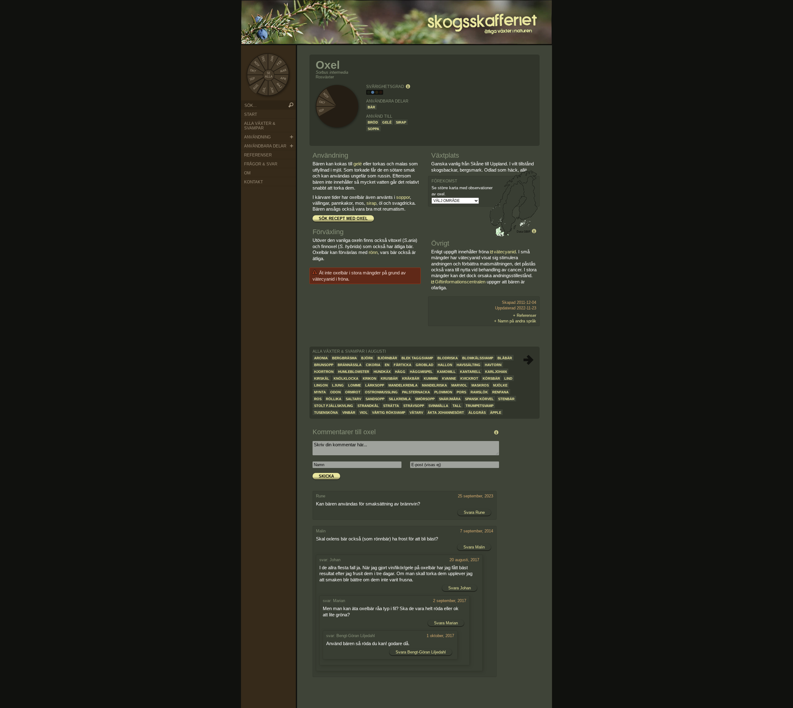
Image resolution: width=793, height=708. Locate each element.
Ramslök (479, 392)
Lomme (354, 385)
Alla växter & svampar (259, 125)
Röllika (333, 399)
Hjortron (324, 372)
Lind (508, 378)
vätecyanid (505, 251)
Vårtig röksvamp (388, 412)
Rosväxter (325, 77)
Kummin (431, 378)
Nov (256, 62)
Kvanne (449, 378)
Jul (264, 91)
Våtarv (416, 412)
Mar (284, 71)
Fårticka (402, 365)
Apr (283, 78)
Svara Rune (474, 512)
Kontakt (253, 182)
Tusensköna (326, 412)
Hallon (445, 365)
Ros (318, 399)
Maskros (480, 385)
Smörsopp (425, 399)
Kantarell (470, 372)
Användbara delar (265, 146)
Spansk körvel (479, 399)
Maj (279, 85)
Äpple (495, 412)
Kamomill (446, 372)
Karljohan (496, 372)
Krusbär (389, 378)
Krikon (369, 378)
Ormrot (353, 392)
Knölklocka (346, 378)
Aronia (321, 358)
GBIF (527, 231)
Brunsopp (323, 365)
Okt (253, 71)
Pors (461, 392)
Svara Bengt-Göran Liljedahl (421, 652)
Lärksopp (374, 385)
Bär (371, 107)
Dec (264, 58)
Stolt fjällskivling (333, 406)
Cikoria (373, 365)
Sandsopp (375, 399)
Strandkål (368, 406)
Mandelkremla (403, 385)
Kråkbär (410, 378)
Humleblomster (353, 372)
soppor (403, 197)
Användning (257, 137)
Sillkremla (400, 399)
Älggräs (477, 412)
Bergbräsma (344, 358)
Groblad (424, 365)
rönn (373, 252)
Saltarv (353, 399)
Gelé (387, 122)
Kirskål (321, 378)
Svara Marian (446, 623)
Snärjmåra (450, 399)
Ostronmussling (381, 392)
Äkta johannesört (445, 412)
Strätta (391, 406)
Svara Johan (459, 588)
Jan (272, 58)
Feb (279, 63)
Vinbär (348, 412)
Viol (364, 412)
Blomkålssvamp (477, 358)
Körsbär (491, 378)
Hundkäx (382, 372)
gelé (357, 163)
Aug (255, 88)
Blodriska (447, 358)
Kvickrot (469, 378)
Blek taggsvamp (417, 358)
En (387, 365)
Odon (335, 392)
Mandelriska (434, 385)
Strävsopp (413, 406)
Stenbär (506, 399)
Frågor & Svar (260, 164)
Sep (253, 79)
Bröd (373, 122)
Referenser (258, 155)
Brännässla (349, 365)
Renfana (500, 392)
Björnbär (387, 358)
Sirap (401, 122)
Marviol (459, 385)
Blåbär (504, 358)
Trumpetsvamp (479, 406)
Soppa (373, 129)
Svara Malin (474, 547)
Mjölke (500, 385)
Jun (272, 91)
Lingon (321, 385)
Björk (367, 358)
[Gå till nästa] (528, 360)
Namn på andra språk (517, 321)
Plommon (443, 392)
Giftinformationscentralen (460, 281)
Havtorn (493, 365)
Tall (457, 406)
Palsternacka (416, 392)
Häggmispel (421, 372)
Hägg (400, 372)
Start (250, 114)
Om (247, 173)
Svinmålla (438, 406)
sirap (371, 203)
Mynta (320, 392)
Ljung (338, 385)
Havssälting (468, 365)
